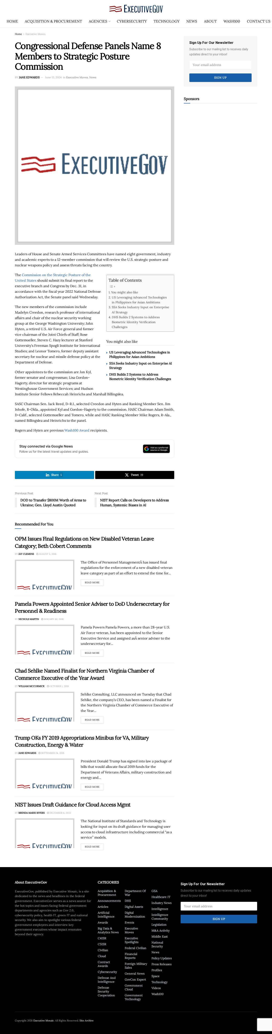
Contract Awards (104, 964)
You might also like (124, 292)
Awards (103, 922)
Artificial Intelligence (106, 914)
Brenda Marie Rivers (31, 812)
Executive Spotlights (131, 940)
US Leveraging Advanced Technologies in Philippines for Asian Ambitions (139, 299)
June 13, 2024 (53, 77)
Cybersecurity (132, 21)
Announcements (109, 901)
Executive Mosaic (43, 1020)
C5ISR (102, 944)
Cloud (102, 956)
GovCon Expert (135, 979)
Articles (103, 907)
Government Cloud (134, 987)
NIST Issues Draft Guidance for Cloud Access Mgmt (72, 804)
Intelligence (160, 909)
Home (12, 21)
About (210, 21)
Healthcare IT (161, 897)
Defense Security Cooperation (106, 991)
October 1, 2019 (59, 686)
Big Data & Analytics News (108, 930)
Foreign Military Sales (136, 965)
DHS (128, 901)
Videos (156, 988)
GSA (154, 891)
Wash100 (232, 21)
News (191, 21)
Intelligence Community (160, 917)
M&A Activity (161, 930)
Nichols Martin (28, 619)
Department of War (135, 893)
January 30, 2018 (53, 619)
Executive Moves (35, 34)
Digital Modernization (135, 914)
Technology (167, 21)
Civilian (103, 950)
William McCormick (31, 686)
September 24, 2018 (52, 752)
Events (129, 922)
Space (156, 976)
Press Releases (161, 964)
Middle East (160, 936)
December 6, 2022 (60, 812)
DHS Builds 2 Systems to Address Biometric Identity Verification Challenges (136, 322)
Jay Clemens (26, 553)
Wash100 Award (76, 430)
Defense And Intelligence (107, 980)
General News (134, 973)
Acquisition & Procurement (53, 21)
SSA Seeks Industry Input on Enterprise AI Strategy (140, 309)
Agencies (98, 21)
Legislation (159, 924)
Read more (94, 581)
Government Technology (134, 997)
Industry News (161, 903)
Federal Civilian (135, 948)
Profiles (157, 970)
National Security (157, 944)
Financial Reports (131, 956)
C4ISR (102, 938)
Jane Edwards (29, 77)
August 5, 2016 (47, 553)
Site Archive (86, 1020)
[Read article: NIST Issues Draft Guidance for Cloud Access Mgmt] (44, 833)
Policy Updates (162, 958)
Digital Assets (134, 907)
